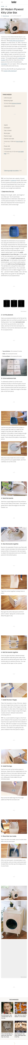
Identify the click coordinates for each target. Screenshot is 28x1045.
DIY (6, 6)
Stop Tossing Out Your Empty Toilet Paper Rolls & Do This (20, 1035)
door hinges (19, 141)
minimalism (4, 64)
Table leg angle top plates (11, 170)
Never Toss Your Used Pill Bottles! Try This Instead (20, 1016)
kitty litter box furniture (16, 40)
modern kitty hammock (9, 71)
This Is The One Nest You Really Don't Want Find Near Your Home (7, 1035)
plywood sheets (16, 103)
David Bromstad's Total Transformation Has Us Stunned (6, 1017)
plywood (13, 180)
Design (2, 6)
